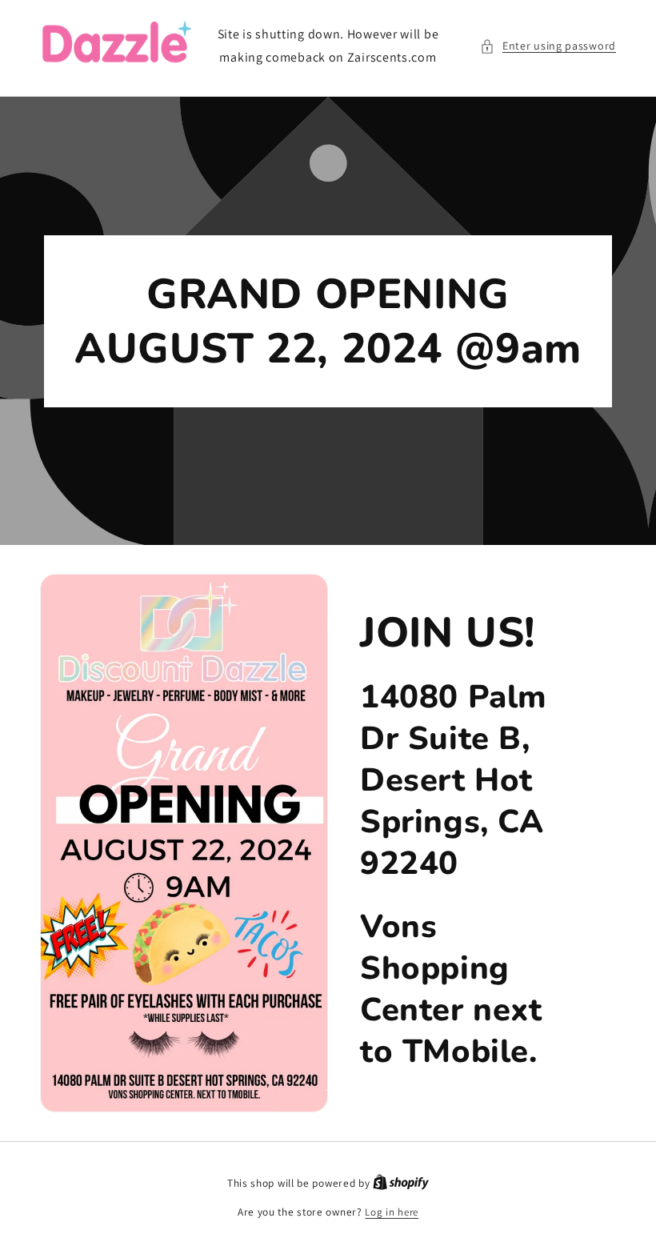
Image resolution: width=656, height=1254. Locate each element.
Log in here (391, 1212)
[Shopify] (401, 1183)
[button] (548, 46)
